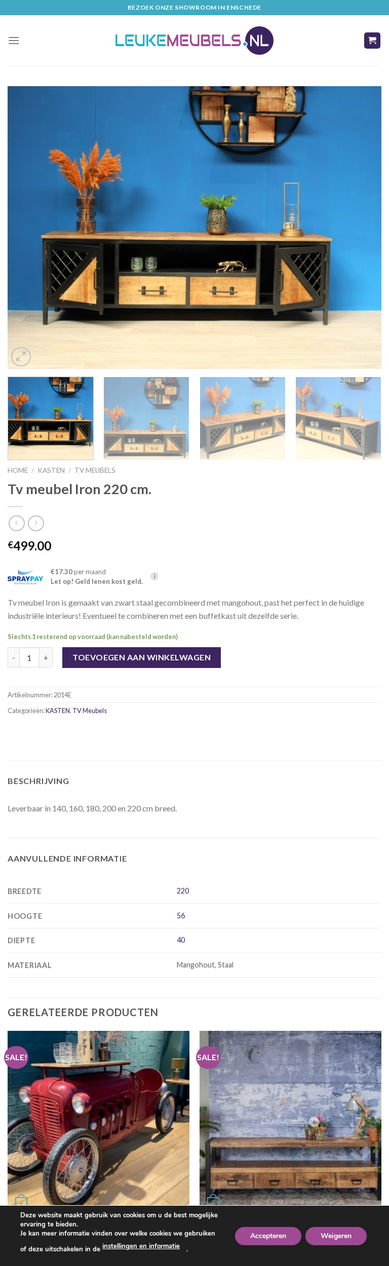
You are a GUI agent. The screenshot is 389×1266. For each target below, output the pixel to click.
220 (183, 890)
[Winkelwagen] (372, 40)
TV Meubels (94, 470)
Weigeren (336, 1235)
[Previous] (28, 227)
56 (181, 915)
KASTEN (51, 470)
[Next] (361, 227)
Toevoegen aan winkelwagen (141, 657)
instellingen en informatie (141, 1246)
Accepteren (268, 1235)
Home (18, 470)
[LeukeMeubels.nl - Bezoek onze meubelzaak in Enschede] (194, 40)
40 (181, 940)
